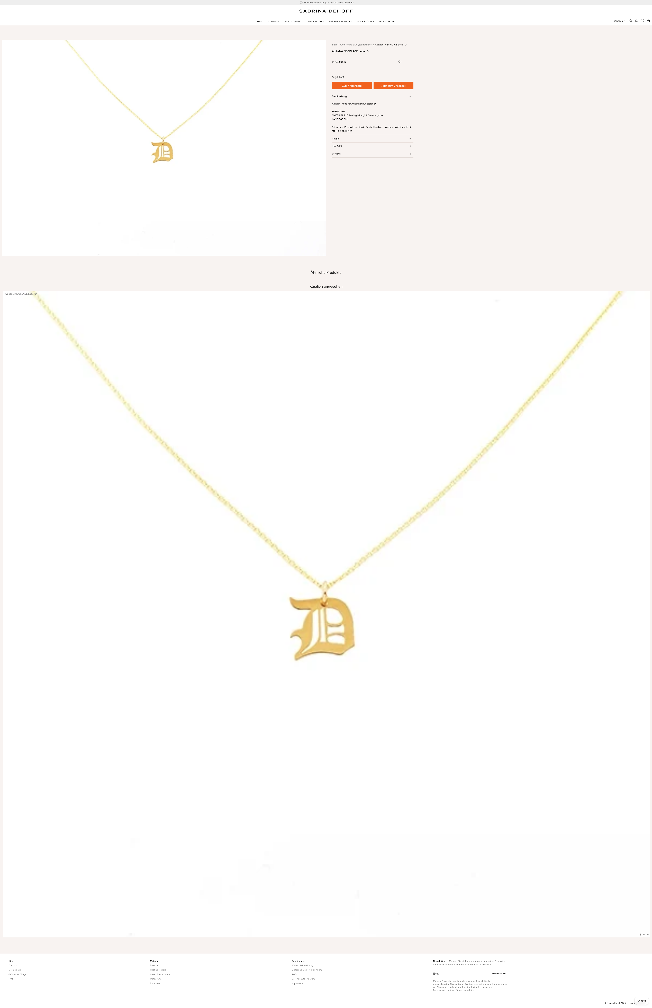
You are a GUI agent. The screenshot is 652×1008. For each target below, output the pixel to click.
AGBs (295, 974)
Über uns (155, 965)
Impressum (298, 983)
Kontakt (12, 965)
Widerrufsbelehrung (303, 965)
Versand (336, 154)
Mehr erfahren (342, 131)
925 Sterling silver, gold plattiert (356, 44)
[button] (273, 21)
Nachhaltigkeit (158, 969)
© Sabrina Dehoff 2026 (615, 1002)
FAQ (10, 978)
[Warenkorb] (648, 21)
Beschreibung (339, 96)
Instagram (155, 978)
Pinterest (155, 983)
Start (334, 44)
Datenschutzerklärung (304, 978)
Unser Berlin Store (160, 974)
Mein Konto (14, 969)
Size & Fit (337, 146)
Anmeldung (499, 973)
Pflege (335, 138)
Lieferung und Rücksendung (307, 969)
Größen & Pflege (17, 974)
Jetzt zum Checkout (393, 85)
